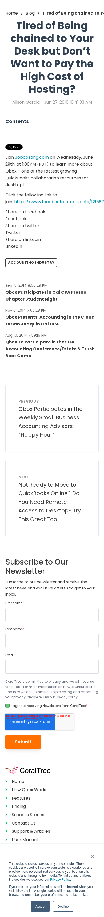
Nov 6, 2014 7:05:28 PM (25, 310)
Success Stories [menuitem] (28, 815)
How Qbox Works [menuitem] (29, 790)
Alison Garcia (26, 102)
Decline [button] (63, 906)
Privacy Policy (60, 879)
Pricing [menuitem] (19, 806)
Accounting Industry (31, 262)
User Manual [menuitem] (25, 840)
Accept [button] (40, 906)
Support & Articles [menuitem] (31, 831)
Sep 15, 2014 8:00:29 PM (26, 285)
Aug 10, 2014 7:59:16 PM (26, 335)
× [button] (92, 854)
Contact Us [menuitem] (23, 823)
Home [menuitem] (18, 781)
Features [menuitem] (21, 798)
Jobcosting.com (32, 157)
